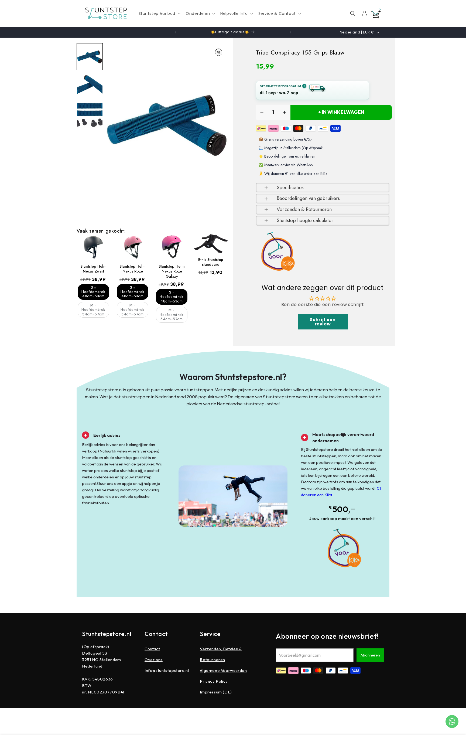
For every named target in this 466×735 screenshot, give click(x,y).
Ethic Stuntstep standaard (210, 262)
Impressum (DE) (216, 692)
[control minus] (262, 112)
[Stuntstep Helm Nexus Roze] (132, 247)
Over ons (154, 659)
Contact (152, 648)
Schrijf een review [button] (323, 322)
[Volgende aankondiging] (290, 32)
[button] (159, 13)
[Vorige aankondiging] (175, 32)
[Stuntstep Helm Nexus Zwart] (93, 247)
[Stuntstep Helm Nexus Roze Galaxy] (172, 247)
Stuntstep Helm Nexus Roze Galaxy (172, 271)
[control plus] (284, 112)
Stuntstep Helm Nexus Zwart (93, 269)
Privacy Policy (214, 681)
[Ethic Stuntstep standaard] (211, 243)
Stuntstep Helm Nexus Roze (132, 269)
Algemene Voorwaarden (223, 670)
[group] (90, 56)
